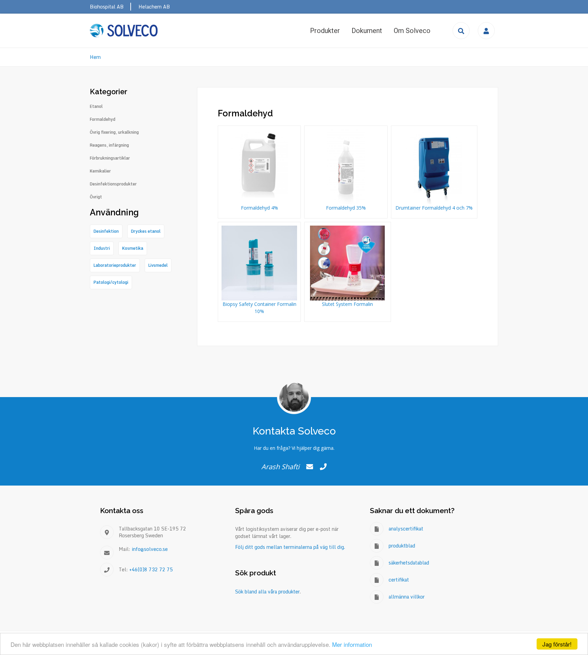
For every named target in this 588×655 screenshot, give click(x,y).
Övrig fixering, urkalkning (114, 132)
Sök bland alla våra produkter (267, 591)
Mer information (352, 644)
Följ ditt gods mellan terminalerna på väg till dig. (290, 547)
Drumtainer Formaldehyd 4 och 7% (434, 207)
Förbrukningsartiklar (110, 158)
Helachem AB (154, 7)
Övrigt (96, 197)
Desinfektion (106, 231)
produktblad (402, 546)
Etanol (96, 106)
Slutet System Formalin (347, 304)
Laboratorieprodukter (115, 265)
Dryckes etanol (146, 231)
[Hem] (124, 30)
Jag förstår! (557, 644)
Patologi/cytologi (111, 282)
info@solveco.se (150, 549)
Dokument (367, 31)
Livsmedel (158, 265)
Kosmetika (132, 248)
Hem (95, 57)
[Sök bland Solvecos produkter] (461, 31)
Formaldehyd (102, 119)
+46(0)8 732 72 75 (151, 569)
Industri (102, 248)
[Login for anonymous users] (486, 31)
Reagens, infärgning (109, 145)
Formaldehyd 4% (259, 207)
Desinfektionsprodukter (113, 184)
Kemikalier (100, 171)
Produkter (325, 31)
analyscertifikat (406, 529)
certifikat (399, 580)
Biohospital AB (107, 7)
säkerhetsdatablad (409, 563)
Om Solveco (412, 31)
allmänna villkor (407, 597)
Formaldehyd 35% (346, 207)
